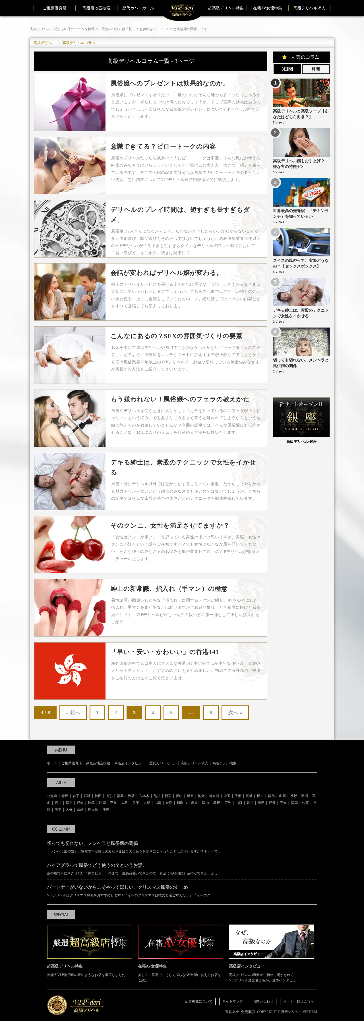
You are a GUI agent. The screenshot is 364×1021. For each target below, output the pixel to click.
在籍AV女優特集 (267, 8)
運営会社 (232, 1012)
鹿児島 (93, 810)
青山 (179, 796)
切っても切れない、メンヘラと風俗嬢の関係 (301, 366)
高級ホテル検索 (224, 763)
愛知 (80, 803)
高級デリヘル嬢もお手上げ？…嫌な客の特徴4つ (301, 167)
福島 (120, 796)
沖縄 (105, 810)
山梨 (282, 796)
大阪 (124, 803)
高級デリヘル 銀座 (301, 441)
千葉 (238, 796)
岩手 (76, 796)
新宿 (168, 796)
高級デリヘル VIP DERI (299, 1012)
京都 (146, 803)
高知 (283, 803)
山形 (109, 796)
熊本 (58, 810)
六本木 (144, 796)
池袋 (201, 796)
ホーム (52, 763)
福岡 (294, 803)
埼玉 (227, 796)
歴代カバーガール (138, 8)
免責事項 (248, 1012)
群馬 (271, 796)
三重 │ (115, 803)
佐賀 (305, 803)
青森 (64, 796)
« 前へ (73, 712)
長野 (293, 796)
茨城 (249, 796)
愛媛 (272, 803)
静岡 (102, 803)
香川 (250, 803)
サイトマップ (232, 1001)
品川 (157, 796)
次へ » (235, 712)
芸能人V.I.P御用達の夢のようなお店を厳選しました (86, 970)
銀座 (190, 796)
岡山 (205, 803)
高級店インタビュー (129, 763)
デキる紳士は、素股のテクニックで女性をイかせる (301, 316)
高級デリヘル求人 (309, 8)
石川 (58, 803)
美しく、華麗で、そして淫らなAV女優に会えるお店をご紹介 (179, 973)
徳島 (261, 803)
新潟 (304, 796)
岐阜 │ (93, 803)
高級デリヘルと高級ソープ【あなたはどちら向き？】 (301, 117)
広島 (227, 803)
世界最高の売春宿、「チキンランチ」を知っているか (301, 217)
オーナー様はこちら (298, 1001)
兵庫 (135, 803)
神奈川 (214, 796)
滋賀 (157, 803)
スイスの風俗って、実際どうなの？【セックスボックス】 (301, 266)
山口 (238, 803)
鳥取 (194, 803)
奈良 (169, 803)
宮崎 (80, 810)
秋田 (98, 796)
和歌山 (182, 803)
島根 (216, 803)
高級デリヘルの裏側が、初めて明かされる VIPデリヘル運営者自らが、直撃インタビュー (264, 973)
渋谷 (131, 796)
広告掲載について (198, 1001)
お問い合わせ (263, 1001)
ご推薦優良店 (55, 8)
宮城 (87, 796)
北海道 (52, 796)
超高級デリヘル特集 (226, 8)
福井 (69, 803)
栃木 (260, 796)
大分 (69, 810)
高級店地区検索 (96, 8)
